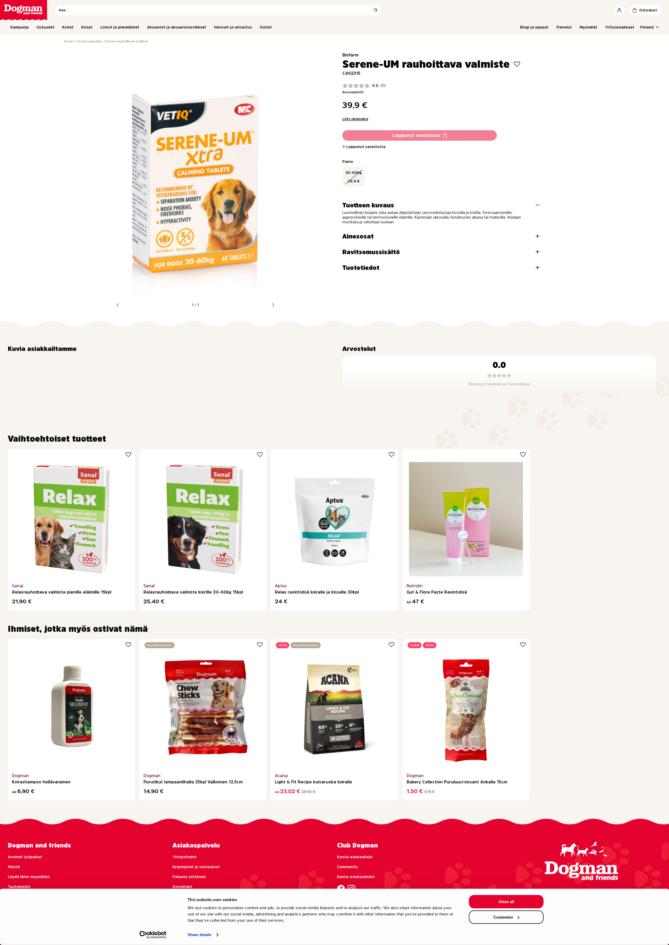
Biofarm (350, 55)
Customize (503, 917)
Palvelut (564, 27)
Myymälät (588, 27)
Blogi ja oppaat (534, 27)
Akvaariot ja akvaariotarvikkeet (176, 27)
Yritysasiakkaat (619, 27)
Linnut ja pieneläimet (119, 27)
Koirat (67, 27)
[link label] (23, 10)
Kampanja (19, 27)
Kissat (87, 27)
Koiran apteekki (89, 41)
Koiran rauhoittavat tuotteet (127, 41)
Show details (199, 934)
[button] (118, 305)
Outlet (266, 27)
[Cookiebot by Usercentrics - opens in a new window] (153, 935)
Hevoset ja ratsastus (233, 27)
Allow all (506, 902)
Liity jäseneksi (355, 119)
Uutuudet (45, 27)
